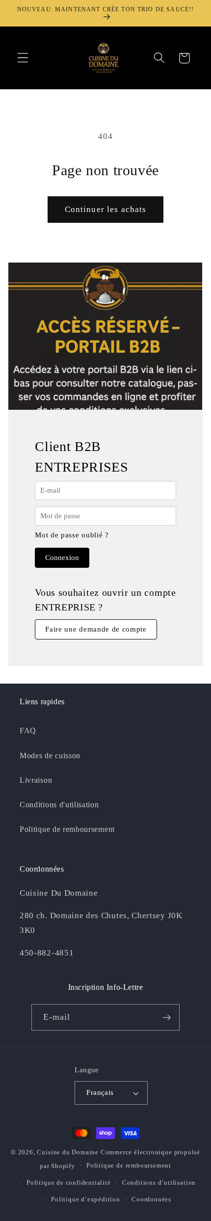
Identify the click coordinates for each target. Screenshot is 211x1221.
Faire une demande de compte (96, 629)
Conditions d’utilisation (159, 1182)
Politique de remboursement (67, 829)
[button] (22, 58)
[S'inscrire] (167, 1017)
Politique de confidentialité (68, 1182)
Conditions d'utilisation (59, 804)
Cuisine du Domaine (68, 1152)
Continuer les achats (106, 209)
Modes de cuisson (50, 755)
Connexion (62, 557)
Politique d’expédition (85, 1199)
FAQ (28, 730)
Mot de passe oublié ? (72, 535)
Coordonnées (151, 1199)
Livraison (36, 780)
